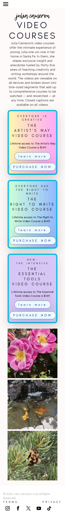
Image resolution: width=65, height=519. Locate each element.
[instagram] (7, 508)
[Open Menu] (5, 4)
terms (10, 502)
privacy (52, 502)
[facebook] (18, 508)
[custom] (28, 508)
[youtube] (38, 508)
